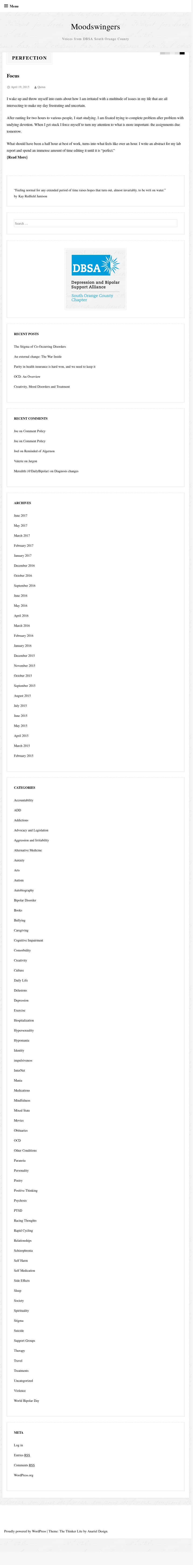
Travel (18, 1360)
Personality (21, 1170)
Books (18, 910)
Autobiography (24, 890)
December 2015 (24, 655)
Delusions (20, 990)
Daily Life (21, 980)
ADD (17, 810)
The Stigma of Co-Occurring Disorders (40, 346)
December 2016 (24, 565)
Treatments (21, 1370)
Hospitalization (24, 1020)
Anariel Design (97, 1531)
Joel (16, 451)
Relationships (23, 1240)
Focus (13, 75)
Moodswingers (95, 26)
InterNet (19, 1070)
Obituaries (21, 1130)
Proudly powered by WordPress (25, 1531)
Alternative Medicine (28, 850)
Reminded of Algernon (39, 451)
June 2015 (20, 715)
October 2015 (23, 675)
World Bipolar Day (26, 1400)
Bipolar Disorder (25, 900)
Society (19, 1300)
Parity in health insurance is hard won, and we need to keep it (54, 366)
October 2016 (23, 575)
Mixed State (22, 1110)
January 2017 (23, 555)
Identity (19, 1050)
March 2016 (22, 625)
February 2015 (23, 755)
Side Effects (22, 1280)
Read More (17, 157)
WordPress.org (23, 1475)
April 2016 (21, 615)
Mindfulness (22, 1100)
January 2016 (23, 645)
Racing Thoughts (25, 1220)
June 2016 (20, 595)
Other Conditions (25, 1150)
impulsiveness (23, 1060)
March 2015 (22, 745)
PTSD (18, 1210)
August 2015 (22, 695)
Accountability (23, 800)
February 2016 (23, 635)
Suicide (19, 1330)
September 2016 (24, 585)
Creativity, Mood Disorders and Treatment (42, 386)
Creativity (20, 960)
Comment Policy (34, 431)
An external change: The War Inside (38, 356)
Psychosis (20, 1200)
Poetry (18, 1180)
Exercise (19, 1010)
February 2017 (23, 545)
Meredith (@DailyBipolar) (31, 471)
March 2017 (22, 535)
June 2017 (20, 515)
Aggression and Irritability (31, 840)
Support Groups (24, 1340)
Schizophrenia (23, 1250)
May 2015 (20, 725)
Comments (24, 1465)
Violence (20, 1390)
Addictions (21, 820)
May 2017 (20, 525)
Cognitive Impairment (28, 940)
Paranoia (19, 1160)
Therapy (19, 1350)
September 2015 (24, 685)
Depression (21, 1000)
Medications (22, 1090)
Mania (18, 1080)
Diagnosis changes (66, 471)
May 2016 (20, 605)
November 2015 (24, 665)
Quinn (42, 87)
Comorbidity (22, 950)
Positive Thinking (26, 1190)
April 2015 (21, 735)
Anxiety (19, 860)
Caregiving (21, 930)
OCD (17, 1140)
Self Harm (21, 1260)
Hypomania (21, 1040)
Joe (16, 431)
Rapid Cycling (23, 1230)
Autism (19, 880)
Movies (19, 1120)
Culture (19, 970)
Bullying (19, 920)
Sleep (17, 1290)
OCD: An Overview (27, 376)
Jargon (32, 461)
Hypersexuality (24, 1030)
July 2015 (20, 705)
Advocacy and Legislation (31, 830)
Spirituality (21, 1310)
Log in (18, 1445)
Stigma (18, 1320)
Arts (17, 870)
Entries (22, 1455)
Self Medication (24, 1270)
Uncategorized (23, 1380)
